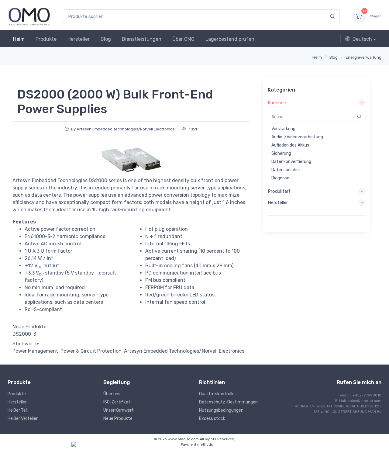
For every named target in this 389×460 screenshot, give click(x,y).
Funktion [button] (277, 102)
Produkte (46, 39)
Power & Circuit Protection (91, 351)
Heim (19, 39)
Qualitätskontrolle (217, 393)
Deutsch (362, 39)
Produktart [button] (279, 191)
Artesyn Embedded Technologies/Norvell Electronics (184, 351)
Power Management (35, 351)
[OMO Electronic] (29, 16)
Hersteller (78, 39)
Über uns (111, 393)
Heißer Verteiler (23, 418)
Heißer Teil (18, 410)
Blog (106, 39)
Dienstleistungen (141, 39)
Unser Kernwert (118, 410)
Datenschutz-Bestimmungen (228, 402)
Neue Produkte (118, 418)
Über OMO (183, 39)
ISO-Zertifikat (116, 402)
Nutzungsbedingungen (221, 410)
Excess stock (212, 418)
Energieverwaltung (363, 57)
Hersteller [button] (278, 202)
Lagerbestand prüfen (229, 39)
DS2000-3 (24, 334)
